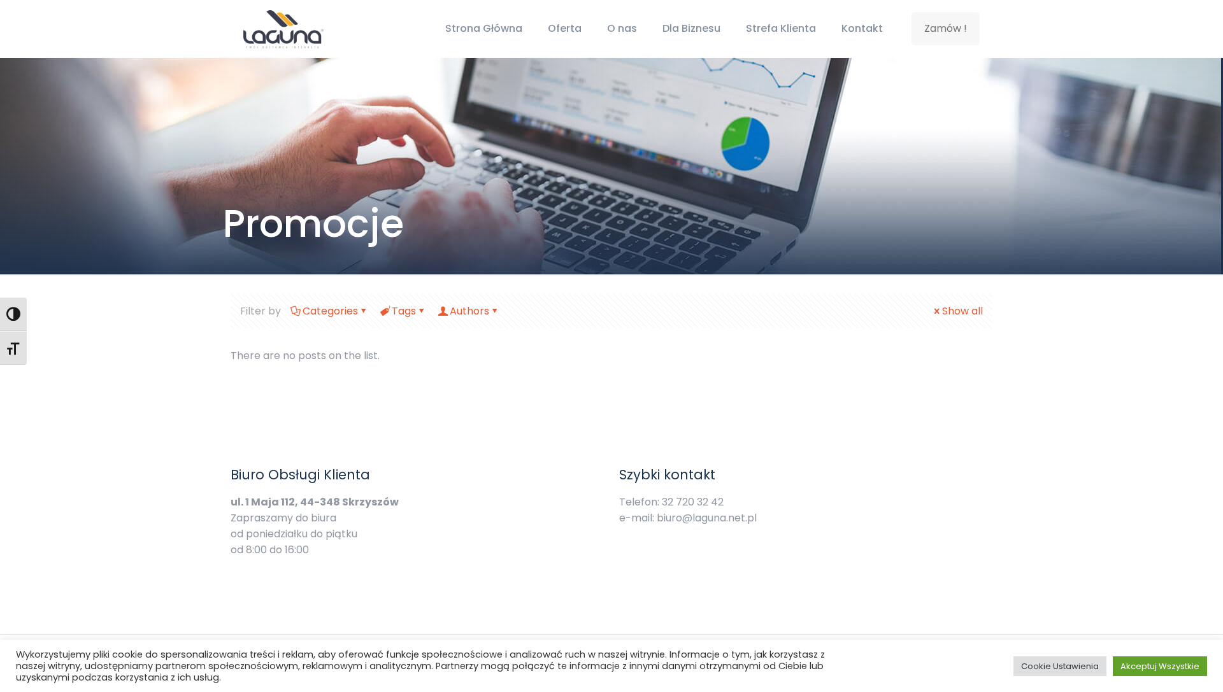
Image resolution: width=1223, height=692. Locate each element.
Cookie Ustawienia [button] (1060, 666)
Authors (469, 311)
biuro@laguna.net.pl (707, 518)
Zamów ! (945, 28)
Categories (330, 311)
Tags (404, 311)
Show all (962, 311)
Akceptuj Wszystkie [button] (1159, 666)
